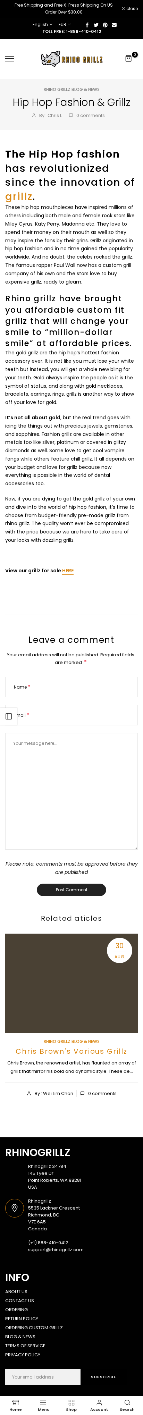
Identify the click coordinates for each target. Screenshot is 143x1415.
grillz (19, 196)
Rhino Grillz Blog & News (72, 89)
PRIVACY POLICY (22, 1354)
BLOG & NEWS (20, 1336)
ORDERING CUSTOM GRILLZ (34, 1327)
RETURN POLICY (21, 1318)
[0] (129, 58)
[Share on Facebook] (87, 24)
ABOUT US (16, 1291)
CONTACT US (19, 1300)
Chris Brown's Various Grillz (71, 1051)
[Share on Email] (114, 24)
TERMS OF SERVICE (25, 1345)
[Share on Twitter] (96, 24)
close (131, 9)
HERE (68, 570)
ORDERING (16, 1309)
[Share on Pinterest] (105, 24)
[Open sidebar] (8, 716)
